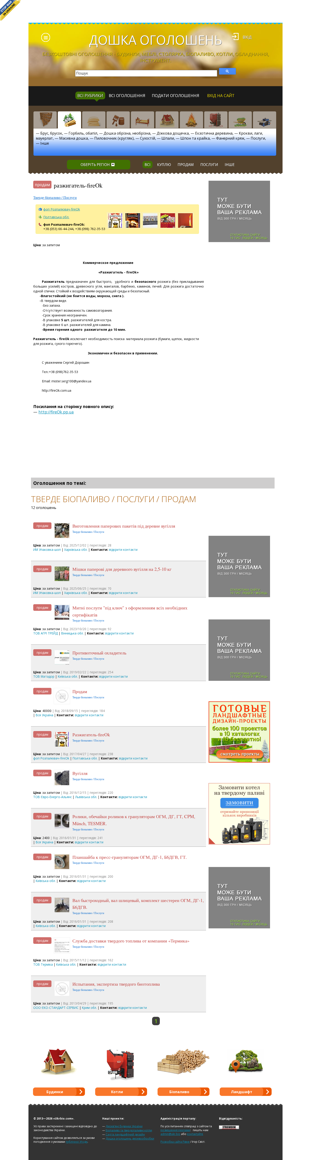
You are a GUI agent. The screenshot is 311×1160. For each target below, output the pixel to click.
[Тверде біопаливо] (191, 120)
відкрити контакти (123, 549)
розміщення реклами (175, 1130)
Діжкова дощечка (173, 133)
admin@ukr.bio (170, 1134)
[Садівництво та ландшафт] (240, 120)
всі (147, 164)
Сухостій (147, 138)
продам (186, 164)
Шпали (167, 138)
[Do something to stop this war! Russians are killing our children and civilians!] (10, 10)
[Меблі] (142, 120)
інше (230, 164)
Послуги (258, 138)
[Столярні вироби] (45, 120)
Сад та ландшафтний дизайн (125, 1134)
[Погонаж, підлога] (93, 120)
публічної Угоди (76, 1142)
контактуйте (195, 1134)
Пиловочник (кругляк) (114, 138)
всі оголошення (127, 95)
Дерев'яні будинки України (124, 1126)
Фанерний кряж (230, 138)
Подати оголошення (175, 95)
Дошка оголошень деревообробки (130, 1138)
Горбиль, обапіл (83, 133)
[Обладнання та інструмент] (264, 120)
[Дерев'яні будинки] (167, 120)
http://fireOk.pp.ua (56, 412)
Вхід (247, 37)
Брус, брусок (51, 133)
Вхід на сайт (221, 95)
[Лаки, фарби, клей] (118, 120)
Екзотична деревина (213, 133)
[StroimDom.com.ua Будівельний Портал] (229, 1128)
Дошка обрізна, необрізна (127, 133)
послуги (209, 164)
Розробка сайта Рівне (175, 1142)
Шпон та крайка (195, 138)
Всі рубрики (90, 95)
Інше (44, 143)
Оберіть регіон (95, 164)
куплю (164, 164)
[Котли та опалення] (215, 120)
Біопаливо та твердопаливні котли (129, 1130)
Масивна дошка (73, 138)
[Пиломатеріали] (69, 120)
